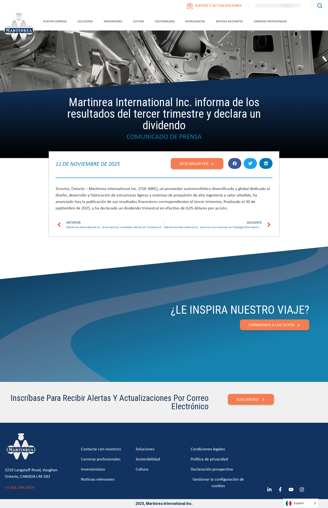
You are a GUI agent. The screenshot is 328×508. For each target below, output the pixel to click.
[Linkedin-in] (269, 489)
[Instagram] (302, 489)
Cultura (138, 21)
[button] (234, 163)
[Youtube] (291, 489)
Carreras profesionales (270, 21)
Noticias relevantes (229, 21)
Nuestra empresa (55, 21)
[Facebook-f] (280, 489)
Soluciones (85, 21)
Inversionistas (195, 21)
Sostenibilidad (165, 21)
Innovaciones (113, 21)
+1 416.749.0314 (19, 487)
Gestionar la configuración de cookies (218, 482)
